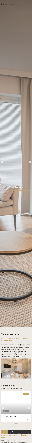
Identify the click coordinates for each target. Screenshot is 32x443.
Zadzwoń (19, 433)
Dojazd (12, 433)
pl (29, 4)
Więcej (27, 419)
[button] (2, 162)
